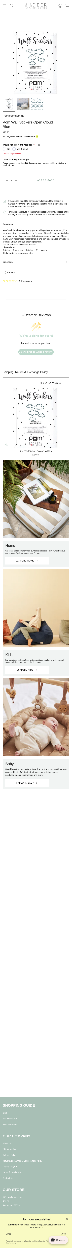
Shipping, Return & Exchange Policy (25, 372)
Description (8, 224)
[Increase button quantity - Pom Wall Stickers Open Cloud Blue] (16, 180)
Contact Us (8, 1178)
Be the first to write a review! (36, 351)
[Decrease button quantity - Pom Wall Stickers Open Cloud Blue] (6, 180)
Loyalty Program (10, 1166)
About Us (7, 1143)
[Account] (60, 6)
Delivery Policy (9, 1155)
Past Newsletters (10, 1118)
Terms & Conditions (12, 1172)
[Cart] (67, 6)
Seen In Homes (10, 1124)
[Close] (67, 1219)
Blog (5, 1112)
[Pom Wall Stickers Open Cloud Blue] (36, 418)
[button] (12, 6)
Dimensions (8, 262)
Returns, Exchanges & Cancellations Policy (22, 1160)
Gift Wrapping (9, 1149)
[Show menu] (4, 6)
